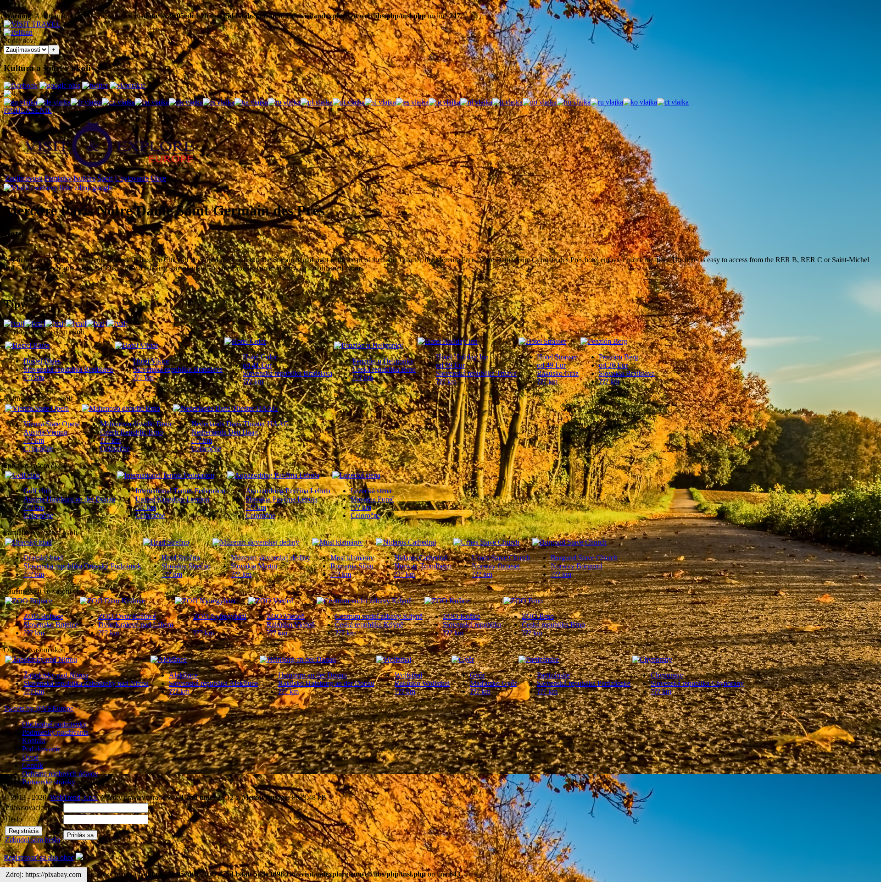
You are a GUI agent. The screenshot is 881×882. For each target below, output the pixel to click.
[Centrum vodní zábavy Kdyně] (364, 601)
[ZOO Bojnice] (28, 601)
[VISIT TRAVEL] (32, 24)
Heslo (13, 819)
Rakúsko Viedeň (291, 624)
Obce (158, 178)
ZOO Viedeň (286, 616)
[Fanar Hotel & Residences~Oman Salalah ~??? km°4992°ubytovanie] (34, 323)
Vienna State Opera (51, 424)
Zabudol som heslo (32, 839)
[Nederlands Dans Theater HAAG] (225, 408)
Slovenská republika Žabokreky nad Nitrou (86, 683)
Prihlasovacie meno (33, 807)
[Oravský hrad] (28, 542)
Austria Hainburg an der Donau (69, 499)
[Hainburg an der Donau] (298, 659)
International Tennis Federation (180, 491)
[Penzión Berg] (603, 341)
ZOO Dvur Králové (127, 616)
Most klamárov (352, 558)
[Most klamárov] (337, 542)
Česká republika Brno (384, 369)
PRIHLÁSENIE (28, 110)
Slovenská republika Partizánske (583, 683)
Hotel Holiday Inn (462, 357)
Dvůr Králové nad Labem (135, 624)
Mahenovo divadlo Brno (135, 424)
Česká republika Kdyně (369, 624)
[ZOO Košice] (446, 601)
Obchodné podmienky (54, 724)
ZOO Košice (461, 616)
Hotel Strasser (557, 357)
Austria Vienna (45, 432)
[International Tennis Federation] (165, 475)
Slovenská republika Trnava (476, 373)
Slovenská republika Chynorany (697, 683)
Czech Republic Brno (131, 432)
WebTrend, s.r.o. (74, 797)
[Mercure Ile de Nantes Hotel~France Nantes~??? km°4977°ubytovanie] (96, 323)
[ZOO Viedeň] (271, 601)
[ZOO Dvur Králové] (112, 601)
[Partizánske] (539, 659)
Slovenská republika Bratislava (68, 369)
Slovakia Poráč (372, 499)
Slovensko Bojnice (50, 624)
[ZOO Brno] (523, 601)
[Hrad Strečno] (166, 542)
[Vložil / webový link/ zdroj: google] (58, 188)
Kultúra (84, 178)
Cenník (32, 765)
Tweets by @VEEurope (38, 708)
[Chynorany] (652, 659)
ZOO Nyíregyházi (219, 616)
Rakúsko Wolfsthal (422, 683)
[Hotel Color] (245, 341)
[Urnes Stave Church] (486, 542)
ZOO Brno (538, 616)
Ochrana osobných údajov (60, 773)
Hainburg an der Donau (312, 675)
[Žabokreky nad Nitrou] (41, 659)
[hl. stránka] (109, 170)
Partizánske (553, 675)
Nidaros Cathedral (420, 558)
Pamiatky (58, 178)
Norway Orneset (496, 566)
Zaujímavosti (24, 178)
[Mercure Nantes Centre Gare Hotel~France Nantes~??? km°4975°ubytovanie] (117, 323)
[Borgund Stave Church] (569, 542)
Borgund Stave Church (584, 558)
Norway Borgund (576, 566)
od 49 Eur (551, 365)
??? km (33, 377)
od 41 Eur (257, 365)
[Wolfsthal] (393, 659)
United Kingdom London (172, 499)
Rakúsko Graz (558, 373)
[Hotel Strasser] (542, 341)
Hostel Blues (42, 361)
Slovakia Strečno (186, 566)
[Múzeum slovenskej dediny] (255, 542)
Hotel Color (260, 357)
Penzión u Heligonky (383, 361)
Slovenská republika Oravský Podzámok (82, 566)
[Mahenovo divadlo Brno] (121, 408)
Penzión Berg (618, 357)
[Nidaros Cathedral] (406, 542)
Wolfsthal (408, 675)
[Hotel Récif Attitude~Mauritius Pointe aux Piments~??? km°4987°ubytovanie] (55, 323)
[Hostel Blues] (27, 345)
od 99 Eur (450, 365)
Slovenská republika (472, 624)
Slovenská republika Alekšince (213, 683)
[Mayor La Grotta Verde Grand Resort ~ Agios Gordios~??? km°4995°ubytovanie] (14, 323)
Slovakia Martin (254, 566)
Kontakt (33, 740)
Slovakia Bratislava (627, 373)
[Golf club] (22, 475)
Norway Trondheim (423, 566)
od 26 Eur (613, 365)
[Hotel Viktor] (136, 345)
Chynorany (667, 675)
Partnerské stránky (48, 782)
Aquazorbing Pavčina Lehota (287, 491)
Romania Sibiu (352, 566)
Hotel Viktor (151, 361)
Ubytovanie (132, 178)
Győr (477, 675)
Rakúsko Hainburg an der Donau (326, 683)
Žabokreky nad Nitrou (55, 675)
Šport (105, 178)
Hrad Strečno (181, 558)
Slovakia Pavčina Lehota (281, 499)
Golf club (37, 491)
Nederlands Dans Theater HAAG (240, 424)
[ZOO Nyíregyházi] (205, 601)
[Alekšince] (169, 659)
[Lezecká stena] (356, 475)
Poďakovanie (41, 749)
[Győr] (463, 659)
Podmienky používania (55, 732)
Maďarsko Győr (493, 683)
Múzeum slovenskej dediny (270, 558)
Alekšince (183, 675)
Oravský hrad (43, 558)
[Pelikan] (18, 32)
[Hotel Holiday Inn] (448, 341)
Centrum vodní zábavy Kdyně (379, 616)
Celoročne (38, 448)
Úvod (30, 757)
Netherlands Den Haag (224, 432)
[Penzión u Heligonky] (368, 345)
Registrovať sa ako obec (39, 857)
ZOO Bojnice (43, 616)
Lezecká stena (371, 491)
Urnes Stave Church (501, 558)
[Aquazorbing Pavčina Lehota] (273, 475)
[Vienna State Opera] (37, 408)
